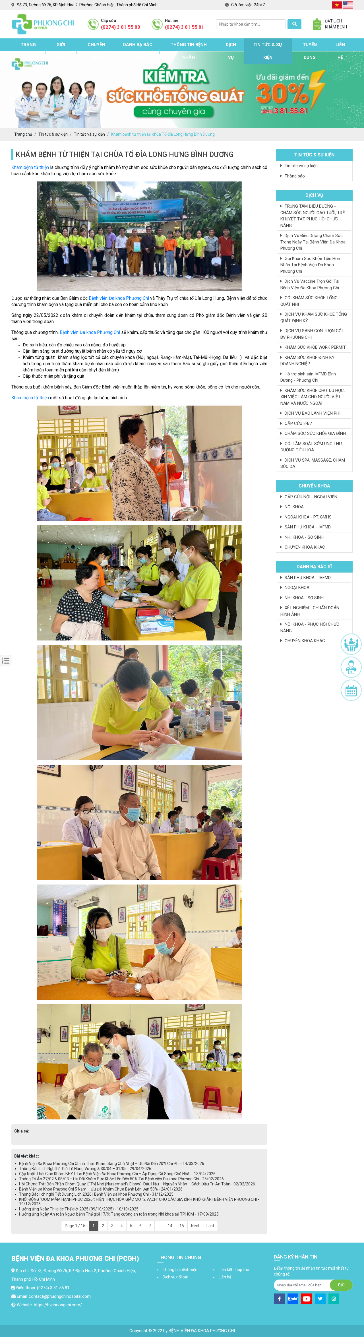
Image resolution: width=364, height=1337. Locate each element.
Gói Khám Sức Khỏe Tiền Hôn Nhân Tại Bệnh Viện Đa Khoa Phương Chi (310, 265)
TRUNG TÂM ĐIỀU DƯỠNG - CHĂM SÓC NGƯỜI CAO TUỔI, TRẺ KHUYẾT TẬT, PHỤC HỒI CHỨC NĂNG (312, 216)
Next (195, 1226)
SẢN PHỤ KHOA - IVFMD (307, 527)
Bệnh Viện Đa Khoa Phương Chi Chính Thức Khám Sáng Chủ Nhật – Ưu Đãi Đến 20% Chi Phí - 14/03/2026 (111, 1163)
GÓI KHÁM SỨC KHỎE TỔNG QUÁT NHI (309, 301)
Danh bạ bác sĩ (137, 51)
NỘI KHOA (294, 506)
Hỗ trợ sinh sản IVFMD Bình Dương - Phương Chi (308, 377)
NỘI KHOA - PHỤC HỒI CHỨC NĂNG (309, 627)
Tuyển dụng (310, 51)
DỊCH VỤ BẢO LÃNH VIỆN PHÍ (312, 413)
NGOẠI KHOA (296, 587)
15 (181, 1226)
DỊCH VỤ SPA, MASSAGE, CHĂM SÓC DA (312, 463)
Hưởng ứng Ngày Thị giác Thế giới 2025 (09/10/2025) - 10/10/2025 (78, 1209)
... (159, 1226)
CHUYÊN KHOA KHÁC (304, 547)
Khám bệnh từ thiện (30, 167)
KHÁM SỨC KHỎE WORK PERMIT (315, 347)
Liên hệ (340, 51)
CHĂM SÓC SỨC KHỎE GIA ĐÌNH (315, 433)
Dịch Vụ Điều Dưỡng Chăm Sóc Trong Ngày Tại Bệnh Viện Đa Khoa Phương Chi (313, 242)
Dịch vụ (231, 51)
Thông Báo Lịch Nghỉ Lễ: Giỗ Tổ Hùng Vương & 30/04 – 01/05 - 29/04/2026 (85, 1168)
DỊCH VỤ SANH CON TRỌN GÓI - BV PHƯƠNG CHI (313, 334)
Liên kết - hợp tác (234, 1269)
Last (210, 1226)
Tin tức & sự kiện (267, 51)
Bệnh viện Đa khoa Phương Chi (119, 298)
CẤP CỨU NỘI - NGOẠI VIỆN (310, 496)
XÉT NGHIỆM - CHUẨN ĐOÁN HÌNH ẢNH (309, 611)
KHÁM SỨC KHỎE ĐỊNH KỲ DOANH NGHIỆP (307, 361)
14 (170, 1226)
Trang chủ (28, 51)
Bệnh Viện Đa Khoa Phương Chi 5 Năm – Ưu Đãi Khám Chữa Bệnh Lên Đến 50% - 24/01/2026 (101, 1189)
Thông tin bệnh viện (180, 1269)
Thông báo (294, 176)
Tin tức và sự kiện (301, 165)
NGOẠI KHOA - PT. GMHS (308, 517)
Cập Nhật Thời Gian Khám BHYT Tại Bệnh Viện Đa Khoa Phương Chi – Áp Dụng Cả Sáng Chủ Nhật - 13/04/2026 (117, 1173)
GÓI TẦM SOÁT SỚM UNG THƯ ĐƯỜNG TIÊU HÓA (311, 447)
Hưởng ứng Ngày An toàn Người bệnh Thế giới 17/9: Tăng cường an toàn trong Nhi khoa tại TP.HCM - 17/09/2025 (119, 1214)
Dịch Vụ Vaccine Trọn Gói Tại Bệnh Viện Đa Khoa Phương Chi (309, 284)
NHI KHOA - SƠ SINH (304, 537)
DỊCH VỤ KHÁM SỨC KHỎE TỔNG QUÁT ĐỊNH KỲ (313, 317)
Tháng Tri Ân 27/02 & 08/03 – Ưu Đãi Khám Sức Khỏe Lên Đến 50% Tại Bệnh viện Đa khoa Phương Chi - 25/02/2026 (121, 1179)
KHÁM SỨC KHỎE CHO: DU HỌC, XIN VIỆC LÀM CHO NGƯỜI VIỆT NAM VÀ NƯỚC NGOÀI (312, 397)
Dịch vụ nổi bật (176, 1277)
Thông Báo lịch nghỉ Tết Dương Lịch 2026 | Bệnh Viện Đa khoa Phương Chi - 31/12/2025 (96, 1194)
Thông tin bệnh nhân (189, 51)
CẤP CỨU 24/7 (298, 423)
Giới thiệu (61, 51)
